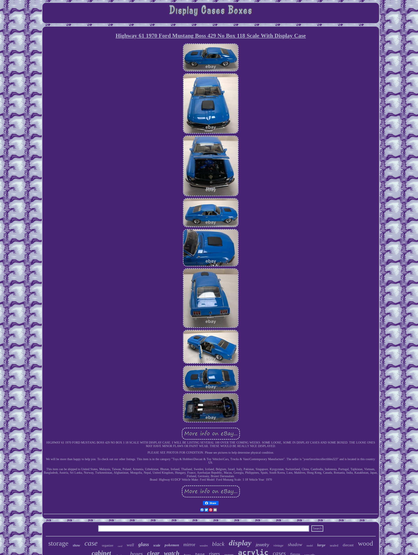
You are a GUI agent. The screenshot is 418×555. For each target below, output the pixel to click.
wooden (204, 545)
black (218, 544)
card (120, 546)
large (321, 545)
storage (58, 543)
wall (130, 545)
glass (143, 544)
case (91, 543)
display (240, 543)
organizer (107, 545)
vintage (278, 545)
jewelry (262, 544)
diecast (348, 545)
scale (156, 545)
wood (365, 543)
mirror (189, 544)
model (310, 545)
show (76, 545)
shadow (295, 544)
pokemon (172, 545)
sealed (334, 545)
